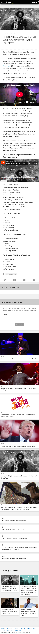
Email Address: (6, 315)
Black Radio (6, 66)
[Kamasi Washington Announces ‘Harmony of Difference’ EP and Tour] (19, 461)
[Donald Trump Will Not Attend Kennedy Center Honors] (19, 431)
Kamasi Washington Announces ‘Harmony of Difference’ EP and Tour (9, 588)
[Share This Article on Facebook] (15, 280)
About (9, 628)
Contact (18, 630)
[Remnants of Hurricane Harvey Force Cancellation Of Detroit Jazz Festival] (19, 402)
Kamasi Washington (11, 274)
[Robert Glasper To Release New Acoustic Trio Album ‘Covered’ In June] (29, 603)
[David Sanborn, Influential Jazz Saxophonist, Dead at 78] (19, 344)
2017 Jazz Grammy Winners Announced (14, 520)
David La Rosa (8, 46)
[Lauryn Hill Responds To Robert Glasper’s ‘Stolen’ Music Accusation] (19, 374)
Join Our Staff (8, 630)
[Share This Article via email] (24, 280)
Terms (23, 628)
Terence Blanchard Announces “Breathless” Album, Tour (9, 611)
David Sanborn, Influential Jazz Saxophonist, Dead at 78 (18, 359)
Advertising (31, 628)
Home (3, 628)
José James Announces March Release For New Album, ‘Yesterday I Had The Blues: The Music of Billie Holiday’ (29, 590)
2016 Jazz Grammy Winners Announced (14, 558)
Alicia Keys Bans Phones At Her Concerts (15, 538)
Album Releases (15, 33)
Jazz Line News (6, 33)
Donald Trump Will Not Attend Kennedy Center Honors (18, 446)
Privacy (16, 628)
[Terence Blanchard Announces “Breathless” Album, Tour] (10, 603)
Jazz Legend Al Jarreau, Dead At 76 (13, 529)
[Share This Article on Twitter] (5, 280)
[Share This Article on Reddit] (34, 280)
